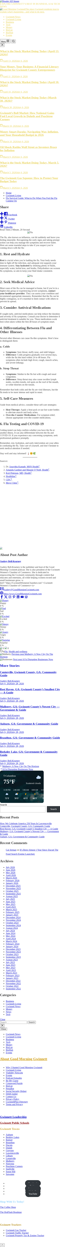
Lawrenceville (12, 1153)
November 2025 (13, 888)
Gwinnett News (13, 17)
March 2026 (11, 878)
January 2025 (12, 915)
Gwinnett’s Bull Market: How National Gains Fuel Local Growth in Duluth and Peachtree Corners (27, 116)
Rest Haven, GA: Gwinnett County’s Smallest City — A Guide (29, 829)
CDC (8, 479)
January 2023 (12, 978)
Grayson (10, 1150)
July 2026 (10, 867)
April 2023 (11, 970)
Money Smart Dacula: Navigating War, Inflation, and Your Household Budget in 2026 (29, 133)
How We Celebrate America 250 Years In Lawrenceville (26, 823)
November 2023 (13, 952)
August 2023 (12, 959)
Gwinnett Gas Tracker (16, 1230)
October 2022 (12, 986)
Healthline (10, 476)
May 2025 (10, 904)
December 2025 (13, 886)
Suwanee (10, 1174)
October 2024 (12, 923)
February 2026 (12, 880)
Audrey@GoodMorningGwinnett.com (21, 589)
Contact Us (11, 1096)
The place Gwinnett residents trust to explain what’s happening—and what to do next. (29, 10)
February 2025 (12, 912)
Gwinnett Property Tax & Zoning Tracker (25, 1235)
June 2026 (10, 870)
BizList (9, 30)
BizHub (9, 32)
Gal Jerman (11, 850)
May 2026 (10, 872)
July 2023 (10, 962)
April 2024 (11, 938)
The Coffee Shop (8, 1207)
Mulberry (10, 1161)
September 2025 (13, 893)
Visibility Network (14, 1072)
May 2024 (10, 936)
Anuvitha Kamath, (18, 466)
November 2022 (13, 983)
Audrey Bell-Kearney (10, 561)
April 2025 (11, 907)
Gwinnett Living (13, 19)
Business (10, 22)
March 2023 (11, 973)
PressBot (10, 1088)
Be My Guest (12, 1080)
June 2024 (10, 933)
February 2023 (12, 975)
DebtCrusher (12, 1094)
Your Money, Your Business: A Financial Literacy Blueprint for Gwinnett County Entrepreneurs (29, 68)
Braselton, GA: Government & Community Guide (30, 737)
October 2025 (12, 891)
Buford (9, 1140)
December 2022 (13, 981)
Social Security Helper (16, 1091)
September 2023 (13, 957)
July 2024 (10, 930)
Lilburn (9, 1155)
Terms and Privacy (14, 1104)
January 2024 (12, 946)
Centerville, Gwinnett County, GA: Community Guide (25, 826)
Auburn (9, 1134)
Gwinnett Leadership (13, 1116)
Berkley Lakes (12, 1137)
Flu (6, 651)
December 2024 (13, 917)
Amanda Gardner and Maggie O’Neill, (24, 470)
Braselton (10, 1142)
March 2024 (11, 941)
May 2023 (10, 967)
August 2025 (12, 896)
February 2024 (12, 944)
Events (9, 35)
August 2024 (12, 928)
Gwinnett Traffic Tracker (17, 1233)
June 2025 (10, 901)
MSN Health (33, 466)
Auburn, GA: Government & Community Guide (29, 723)
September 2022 (13, 988)
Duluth (9, 1148)
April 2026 (11, 875)
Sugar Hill (10, 1171)
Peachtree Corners (14, 1166)
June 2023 (10, 965)
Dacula (9, 1145)
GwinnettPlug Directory (17, 1102)
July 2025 (10, 899)
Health (45, 470)
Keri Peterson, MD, (15, 473)
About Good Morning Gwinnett (23, 1059)
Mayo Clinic (11, 483)
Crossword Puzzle (14, 1083)
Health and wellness (18, 651)
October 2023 (12, 954)
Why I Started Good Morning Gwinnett (24, 1067)
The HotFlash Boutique (11, 1212)
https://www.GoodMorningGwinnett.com (22, 593)
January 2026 (12, 883)
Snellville (10, 1169)
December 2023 (13, 949)
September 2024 (13, 925)
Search (3, 804)
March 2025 (11, 909)
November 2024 (13, 920)
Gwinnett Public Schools (14, 1122)
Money (9, 27)
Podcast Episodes (14, 1078)
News (8, 1012)
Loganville (11, 1158)
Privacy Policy (12, 1099)
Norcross (10, 1163)
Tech (8, 24)
